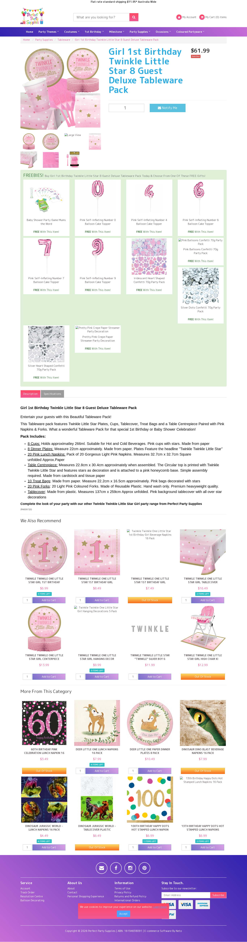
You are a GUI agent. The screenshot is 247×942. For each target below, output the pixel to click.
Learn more (160, 907)
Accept (123, 913)
